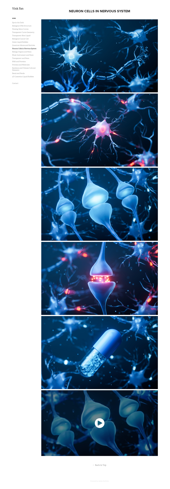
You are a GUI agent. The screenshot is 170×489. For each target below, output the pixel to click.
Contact (15, 83)
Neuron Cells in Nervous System (24, 49)
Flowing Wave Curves (20, 29)
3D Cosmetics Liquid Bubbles (23, 77)
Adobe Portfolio (103, 481)
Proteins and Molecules (21, 65)
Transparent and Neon (20, 58)
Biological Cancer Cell (20, 39)
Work (14, 18)
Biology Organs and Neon (21, 52)
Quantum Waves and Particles (23, 45)
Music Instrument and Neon (23, 55)
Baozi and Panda (18, 73)
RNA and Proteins (19, 62)
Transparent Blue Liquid (21, 36)
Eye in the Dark (18, 23)
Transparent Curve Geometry (23, 32)
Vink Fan (17, 8)
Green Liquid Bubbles (20, 42)
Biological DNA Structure (21, 26)
